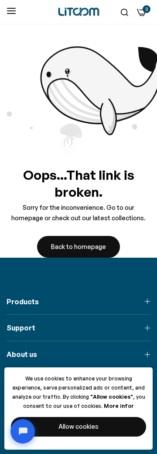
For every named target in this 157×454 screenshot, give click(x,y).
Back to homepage (78, 246)
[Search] (124, 12)
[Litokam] (78, 12)
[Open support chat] (22, 431)
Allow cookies (78, 426)
